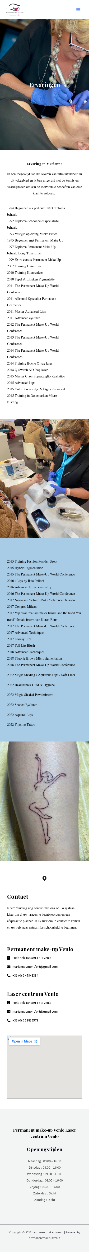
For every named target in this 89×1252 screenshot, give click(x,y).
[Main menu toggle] (78, 10)
